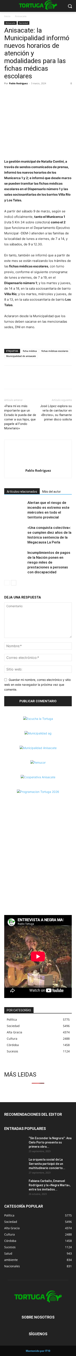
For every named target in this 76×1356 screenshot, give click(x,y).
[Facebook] (8, 93)
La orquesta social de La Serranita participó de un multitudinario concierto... (47, 1164)
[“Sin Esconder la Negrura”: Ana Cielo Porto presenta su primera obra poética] (14, 1143)
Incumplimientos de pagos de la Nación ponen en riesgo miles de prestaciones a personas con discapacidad (48, 562)
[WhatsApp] (28, 93)
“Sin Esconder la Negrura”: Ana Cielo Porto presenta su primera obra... (50, 1142)
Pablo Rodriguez (18, 83)
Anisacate (21, 16)
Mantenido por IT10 (38, 1351)
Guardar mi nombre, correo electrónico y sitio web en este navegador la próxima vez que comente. (37, 684)
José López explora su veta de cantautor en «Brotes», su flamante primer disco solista (56, 412)
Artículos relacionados (22, 491)
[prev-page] (7, 582)
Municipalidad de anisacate (21, 356)
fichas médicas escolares (54, 350)
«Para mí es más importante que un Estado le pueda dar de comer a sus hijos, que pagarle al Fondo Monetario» (20, 417)
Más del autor (51, 491)
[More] (37, 93)
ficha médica (30, 350)
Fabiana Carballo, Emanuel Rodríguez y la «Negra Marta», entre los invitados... (49, 1185)
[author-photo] (38, 464)
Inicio (7, 16)
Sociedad (23, 22)
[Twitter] (18, 93)
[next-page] (13, 582)
